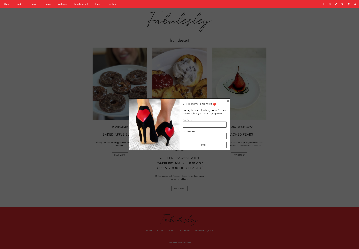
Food (18, 4)
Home (48, 4)
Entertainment (81, 4)
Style (6, 4)
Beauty (34, 4)
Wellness (62, 4)
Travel (98, 4)
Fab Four (112, 4)
